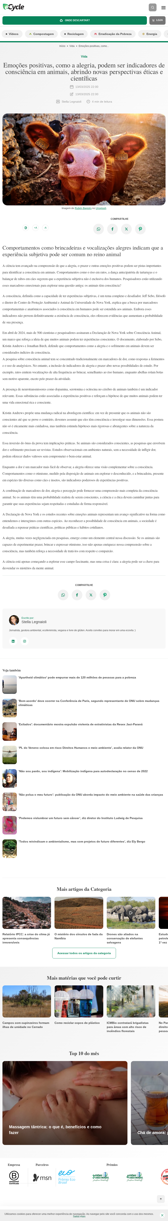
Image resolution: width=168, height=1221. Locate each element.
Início (62, 46)
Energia (151, 34)
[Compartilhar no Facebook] (112, 229)
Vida (72, 46)
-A (45, 227)
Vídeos (13, 34)
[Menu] (163, 7)
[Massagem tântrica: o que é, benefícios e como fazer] (64, 1103)
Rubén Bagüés (83, 208)
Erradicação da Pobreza (115, 34)
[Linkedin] (13, 641)
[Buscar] (153, 7)
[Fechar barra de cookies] (162, 1215)
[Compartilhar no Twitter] (126, 229)
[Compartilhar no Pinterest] (140, 229)
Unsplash (101, 208)
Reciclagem (75, 34)
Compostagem (43, 34)
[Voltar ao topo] (161, 1199)
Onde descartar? (77, 20)
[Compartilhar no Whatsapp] (98, 229)
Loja (159, 20)
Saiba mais (79, 1216)
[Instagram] (24, 641)
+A (35, 227)
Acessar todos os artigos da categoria (84, 953)
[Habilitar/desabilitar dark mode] (25, 228)
